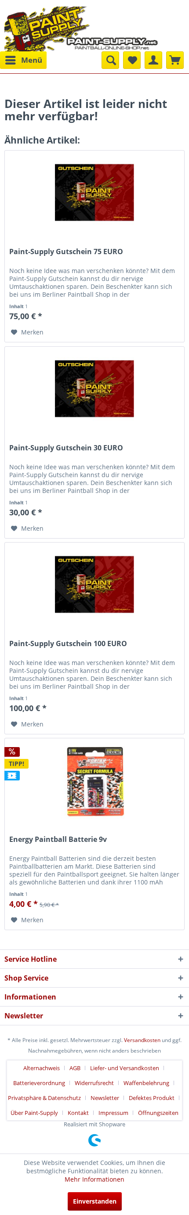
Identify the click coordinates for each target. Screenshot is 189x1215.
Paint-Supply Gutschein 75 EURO (66, 251)
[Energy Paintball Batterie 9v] (94, 782)
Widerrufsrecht (94, 1083)
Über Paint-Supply (34, 1113)
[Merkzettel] (132, 60)
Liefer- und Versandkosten (124, 1068)
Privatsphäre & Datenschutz (44, 1098)
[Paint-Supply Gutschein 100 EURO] (94, 586)
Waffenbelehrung (146, 1083)
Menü (31, 60)
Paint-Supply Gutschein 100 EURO (68, 643)
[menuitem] (23, 60)
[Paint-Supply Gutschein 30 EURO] (94, 390)
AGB (74, 1068)
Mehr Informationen (94, 1179)
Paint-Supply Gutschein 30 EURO (66, 448)
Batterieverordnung (39, 1083)
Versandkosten (142, 1040)
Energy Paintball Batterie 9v (58, 839)
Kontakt (78, 1113)
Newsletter (105, 1098)
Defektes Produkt (151, 1098)
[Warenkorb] (175, 60)
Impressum (113, 1113)
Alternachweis (41, 1068)
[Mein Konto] (153, 60)
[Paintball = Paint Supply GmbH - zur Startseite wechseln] (81, 27)
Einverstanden (94, 1201)
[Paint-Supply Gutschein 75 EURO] (94, 194)
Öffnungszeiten (158, 1113)
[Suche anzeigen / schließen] (110, 60)
